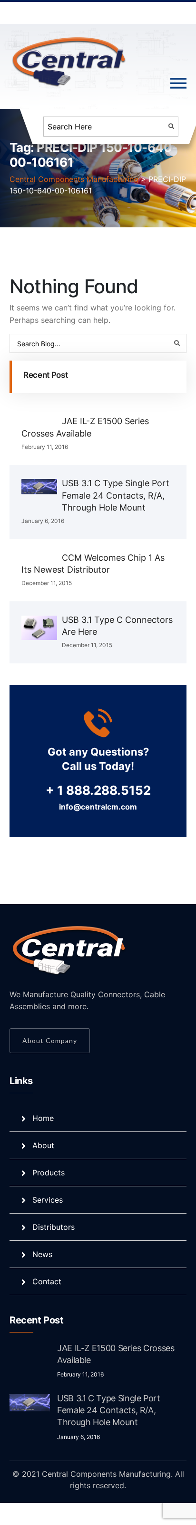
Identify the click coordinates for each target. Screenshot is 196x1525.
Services (47, 1200)
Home (43, 1118)
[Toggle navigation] (178, 84)
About (43, 1145)
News (42, 1254)
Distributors (53, 1227)
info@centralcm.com (98, 806)
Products (48, 1172)
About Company (49, 1040)
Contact (46, 1281)
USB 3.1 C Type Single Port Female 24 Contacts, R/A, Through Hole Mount (115, 495)
